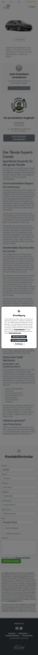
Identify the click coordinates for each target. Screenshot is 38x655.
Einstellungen (19, 344)
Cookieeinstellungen (19, 329)
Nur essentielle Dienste (19, 340)
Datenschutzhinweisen (15, 333)
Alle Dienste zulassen (19, 337)
